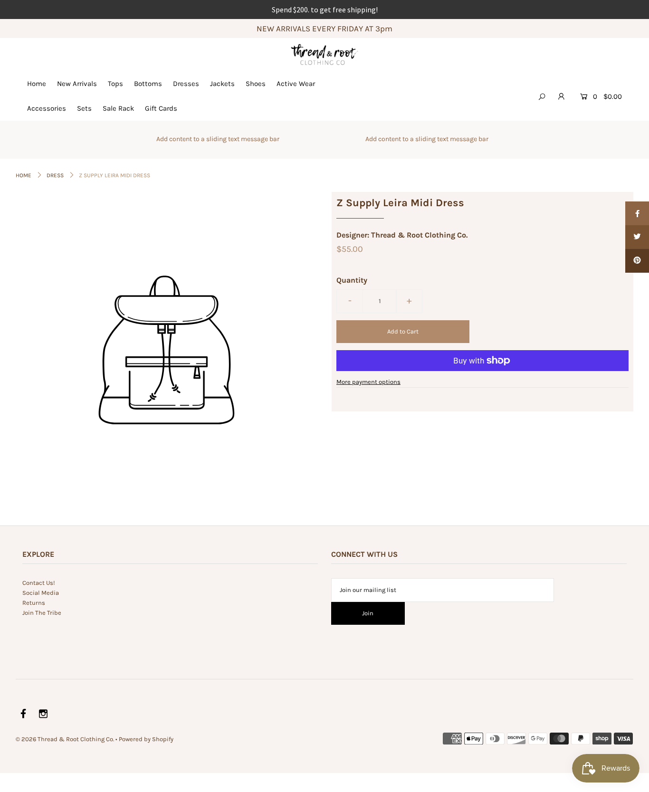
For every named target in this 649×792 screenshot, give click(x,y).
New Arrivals (77, 83)
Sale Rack (118, 108)
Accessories (46, 108)
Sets (84, 108)
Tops (115, 83)
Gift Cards (161, 108)
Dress (55, 175)
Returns (33, 602)
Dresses (186, 83)
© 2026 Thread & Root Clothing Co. (65, 739)
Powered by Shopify (146, 739)
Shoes (256, 83)
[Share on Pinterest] (637, 261)
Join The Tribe (41, 612)
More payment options (368, 381)
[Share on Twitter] (637, 237)
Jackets (222, 83)
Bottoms (148, 83)
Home (36, 83)
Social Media (40, 592)
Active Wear (296, 83)
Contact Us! (38, 582)
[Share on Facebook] (637, 213)
